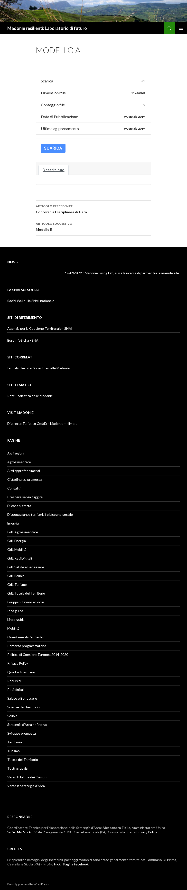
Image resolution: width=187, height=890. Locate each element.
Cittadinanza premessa (24, 479)
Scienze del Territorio (23, 707)
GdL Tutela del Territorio (26, 593)
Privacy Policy (17, 663)
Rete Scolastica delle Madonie (30, 396)
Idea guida (15, 611)
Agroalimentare (19, 462)
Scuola (12, 716)
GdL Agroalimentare (22, 532)
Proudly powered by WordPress (28, 884)
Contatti (13, 488)
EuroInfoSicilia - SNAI (23, 340)
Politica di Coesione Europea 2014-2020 (37, 654)
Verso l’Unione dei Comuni (27, 777)
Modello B (54, 226)
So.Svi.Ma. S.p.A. (19, 832)
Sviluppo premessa (21, 733)
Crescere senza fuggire (25, 497)
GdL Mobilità (17, 549)
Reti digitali (15, 689)
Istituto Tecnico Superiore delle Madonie (38, 368)
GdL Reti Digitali (19, 558)
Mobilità (13, 628)
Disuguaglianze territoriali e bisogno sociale (40, 514)
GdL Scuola (15, 576)
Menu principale (181, 28)
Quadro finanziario (21, 672)
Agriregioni (15, 453)
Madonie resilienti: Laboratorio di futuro (47, 28)
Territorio (14, 742)
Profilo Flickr (52, 864)
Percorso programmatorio (26, 646)
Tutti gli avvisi (17, 768)
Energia (13, 523)
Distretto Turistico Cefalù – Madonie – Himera (42, 423)
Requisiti (14, 681)
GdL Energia (16, 541)
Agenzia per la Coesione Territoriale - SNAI (39, 328)
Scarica (53, 148)
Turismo (13, 751)
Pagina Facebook (76, 864)
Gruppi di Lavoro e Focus (26, 602)
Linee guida (16, 619)
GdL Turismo (17, 584)
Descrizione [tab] (54, 170)
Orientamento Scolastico (26, 637)
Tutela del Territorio (22, 759)
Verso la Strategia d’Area (26, 786)
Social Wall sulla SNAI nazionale (30, 301)
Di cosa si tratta (19, 506)
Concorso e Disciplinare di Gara (61, 209)
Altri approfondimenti (23, 471)
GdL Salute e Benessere (25, 567)
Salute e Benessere (22, 698)
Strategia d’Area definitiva (27, 724)
